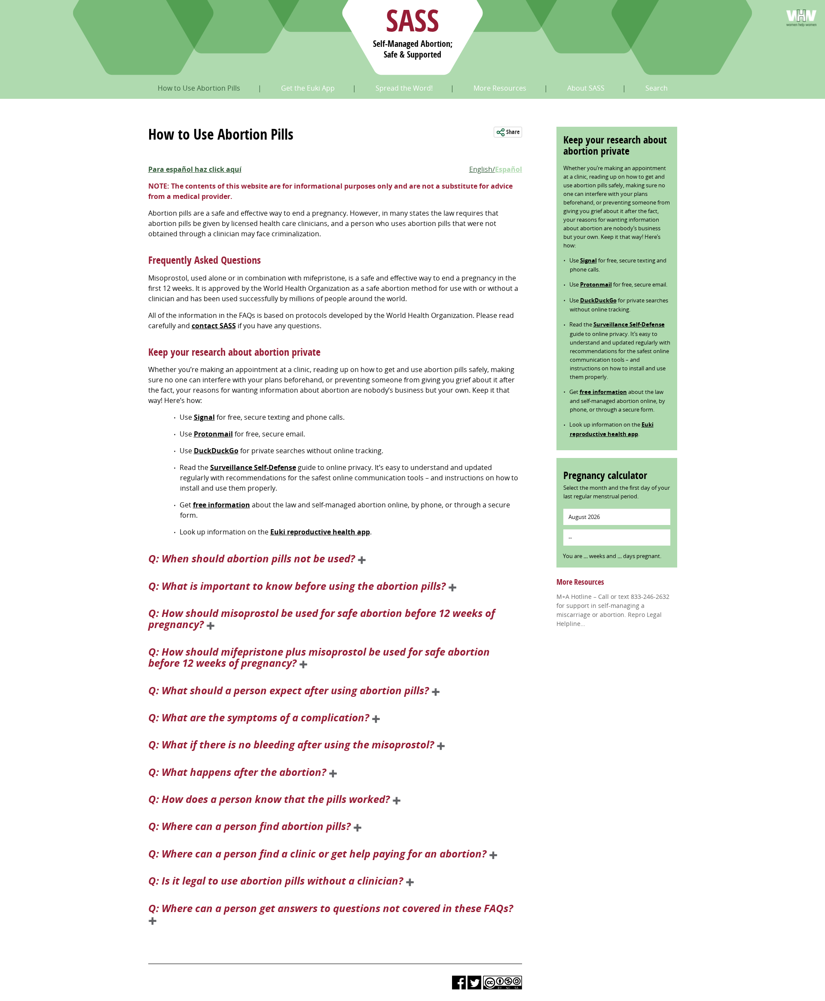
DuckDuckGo (216, 450)
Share (512, 132)
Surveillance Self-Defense (253, 467)
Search (656, 88)
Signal (204, 417)
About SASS (586, 88)
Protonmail (213, 434)
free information (221, 505)
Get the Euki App (308, 88)
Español (508, 169)
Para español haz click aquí (194, 169)
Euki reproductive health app (320, 532)
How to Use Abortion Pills (199, 88)
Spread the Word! (404, 88)
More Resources (500, 88)
